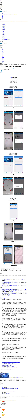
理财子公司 (3, 57)
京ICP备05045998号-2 (8, 403)
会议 (3, 32)
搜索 (0, 19)
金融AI (4, 27)
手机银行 (11, 77)
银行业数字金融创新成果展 (6, 39)
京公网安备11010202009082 (15, 403)
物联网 (4, 29)
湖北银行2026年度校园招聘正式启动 (6, 393)
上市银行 (3, 59)
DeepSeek (4, 24)
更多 (4, 298)
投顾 (2, 51)
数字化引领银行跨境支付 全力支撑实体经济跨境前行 (8, 366)
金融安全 (1, 72)
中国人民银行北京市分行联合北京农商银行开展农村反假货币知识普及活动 (11, 362)
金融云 (4, 28)
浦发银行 (21, 279)
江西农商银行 (3, 387)
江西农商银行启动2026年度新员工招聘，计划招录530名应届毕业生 (10, 388)
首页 (2, 13)
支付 (2, 49)
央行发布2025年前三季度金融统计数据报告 (7, 365)
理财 (3, 33)
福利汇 (4, 34)
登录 (0, 0)
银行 (2, 62)
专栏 (2, 16)
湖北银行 (3, 392)
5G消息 (2, 56)
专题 (2, 15)
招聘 (3, 31)
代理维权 (5, 291)
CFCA (2, 54)
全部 (3, 40)
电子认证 (9, 294)
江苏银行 (9, 283)
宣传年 (4, 37)
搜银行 (2, 18)
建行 (4, 284)
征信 (2, 53)
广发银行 (3, 58)
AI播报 (2, 17)
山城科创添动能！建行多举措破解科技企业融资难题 (8, 363)
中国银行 (3, 52)
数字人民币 (3, 61)
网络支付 (4, 26)
